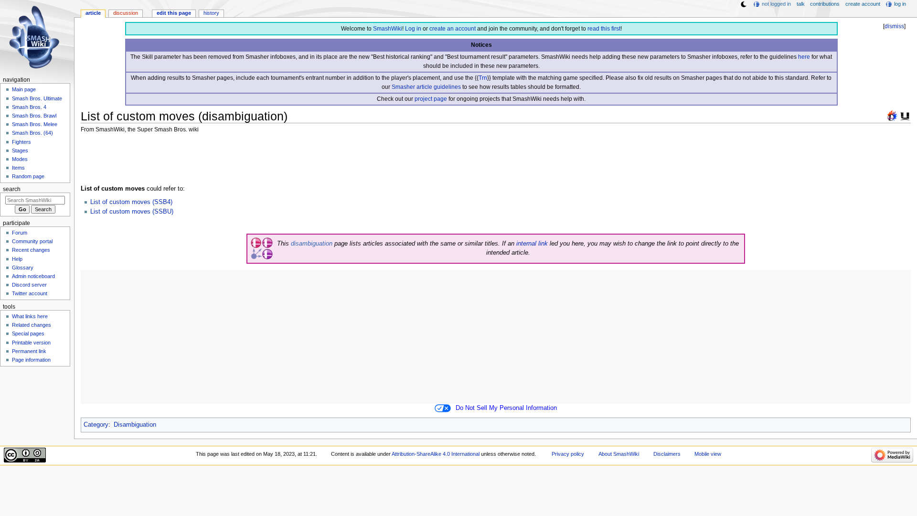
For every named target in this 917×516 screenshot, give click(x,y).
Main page (24, 89)
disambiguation (311, 243)
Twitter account (29, 293)
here (804, 57)
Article (93, 13)
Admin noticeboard (33, 276)
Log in (413, 28)
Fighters (21, 142)
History (211, 13)
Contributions (825, 4)
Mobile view (707, 454)
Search (12, 189)
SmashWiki (387, 28)
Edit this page (174, 13)
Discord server (29, 285)
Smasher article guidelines (426, 87)
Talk (801, 4)
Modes (20, 159)
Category (96, 424)
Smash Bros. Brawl (34, 115)
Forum (19, 233)
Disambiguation (135, 424)
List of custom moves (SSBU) (131, 211)
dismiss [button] (894, 26)
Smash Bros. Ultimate (37, 98)
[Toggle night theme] (743, 4)
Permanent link (29, 351)
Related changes (31, 325)
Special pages (28, 333)
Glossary (22, 267)
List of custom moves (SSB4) (131, 202)
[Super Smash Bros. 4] (892, 115)
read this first (603, 28)
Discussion (125, 13)
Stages (20, 150)
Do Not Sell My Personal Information (506, 408)
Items (18, 168)
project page (431, 99)
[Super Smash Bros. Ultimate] (905, 115)
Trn (483, 78)
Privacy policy (568, 454)
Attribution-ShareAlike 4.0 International (436, 454)
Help (17, 259)
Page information (31, 360)
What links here (30, 316)
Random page (28, 176)
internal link (532, 243)
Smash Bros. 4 (29, 107)
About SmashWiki (618, 454)
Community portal (32, 241)
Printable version (31, 342)
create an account (452, 28)
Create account (862, 4)
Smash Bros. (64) (32, 133)
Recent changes (31, 250)
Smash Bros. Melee (34, 124)
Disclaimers (667, 454)
